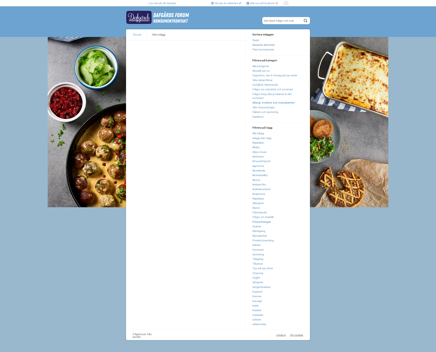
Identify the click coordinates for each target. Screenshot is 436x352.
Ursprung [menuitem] (257, 273)
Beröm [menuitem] (256, 207)
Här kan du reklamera (226, 3)
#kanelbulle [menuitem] (258, 170)
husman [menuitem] (256, 296)
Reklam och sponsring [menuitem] (265, 112)
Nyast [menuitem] (255, 40)
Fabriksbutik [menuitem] (259, 212)
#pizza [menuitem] (256, 180)
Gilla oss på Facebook (262, 3)
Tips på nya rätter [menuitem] (262, 268)
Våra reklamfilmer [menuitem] (262, 80)
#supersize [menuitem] (258, 193)
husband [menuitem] (257, 291)
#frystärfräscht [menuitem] (261, 161)
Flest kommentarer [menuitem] (263, 49)
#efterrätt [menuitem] (258, 156)
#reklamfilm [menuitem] (259, 184)
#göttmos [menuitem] (258, 166)
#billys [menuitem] (256, 147)
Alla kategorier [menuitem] (260, 66)
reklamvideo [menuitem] (259, 324)
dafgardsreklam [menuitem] (261, 287)
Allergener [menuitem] (258, 203)
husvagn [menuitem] (257, 301)
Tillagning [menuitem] (257, 259)
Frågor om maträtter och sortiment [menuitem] (272, 89)
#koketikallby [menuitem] (260, 175)
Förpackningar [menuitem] (261, 221)
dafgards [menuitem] (257, 282)
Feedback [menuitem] (258, 116)
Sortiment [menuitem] (258, 249)
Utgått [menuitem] (256, 277)
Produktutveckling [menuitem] (263, 240)
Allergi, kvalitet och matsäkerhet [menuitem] (273, 102)
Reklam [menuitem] (256, 245)
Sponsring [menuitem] (258, 254)
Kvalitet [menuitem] (256, 226)
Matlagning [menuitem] (258, 231)
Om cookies (296, 335)
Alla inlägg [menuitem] (258, 133)
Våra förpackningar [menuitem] (263, 107)
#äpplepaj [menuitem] (258, 198)
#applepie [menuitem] (258, 142)
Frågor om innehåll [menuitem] (263, 217)
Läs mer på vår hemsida (163, 3)
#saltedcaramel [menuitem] (261, 189)
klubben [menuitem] (256, 310)
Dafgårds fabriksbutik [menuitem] (265, 84)
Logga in (281, 335)
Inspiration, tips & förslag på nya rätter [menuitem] (274, 75)
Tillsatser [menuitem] (257, 263)
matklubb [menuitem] (257, 315)
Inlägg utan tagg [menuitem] (261, 138)
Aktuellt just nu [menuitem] (261, 70)
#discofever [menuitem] (259, 152)
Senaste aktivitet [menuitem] (263, 44)
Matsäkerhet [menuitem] (259, 235)
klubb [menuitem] (255, 305)
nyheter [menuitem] (256, 319)
